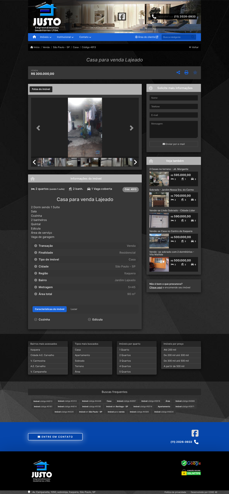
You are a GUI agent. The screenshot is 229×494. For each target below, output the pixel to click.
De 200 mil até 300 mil (176, 355)
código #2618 (150, 401)
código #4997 (126, 401)
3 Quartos (125, 360)
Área (77, 371)
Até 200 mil (170, 349)
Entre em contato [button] (57, 436)
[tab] (41, 89)
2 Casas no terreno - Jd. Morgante (168, 169)
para (116, 412)
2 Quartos (125, 355)
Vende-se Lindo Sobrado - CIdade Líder (172, 210)
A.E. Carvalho (38, 366)
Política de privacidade (175, 492)
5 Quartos (125, 371)
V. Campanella (39, 371)
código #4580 (139, 412)
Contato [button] (83, 36)
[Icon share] (121, 16)
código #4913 (42, 401)
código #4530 (64, 412)
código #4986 (185, 401)
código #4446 (91, 401)
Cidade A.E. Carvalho (42, 355)
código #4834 (164, 412)
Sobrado (79, 360)
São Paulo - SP (61, 47)
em (117, 406)
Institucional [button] (64, 36)
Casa (76, 47)
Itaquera (35, 349)
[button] (39, 128)
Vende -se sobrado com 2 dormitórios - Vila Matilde (171, 253)
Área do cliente (147, 36)
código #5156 (91, 406)
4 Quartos (125, 366)
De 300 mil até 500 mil (176, 360)
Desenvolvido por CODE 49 (204, 492)
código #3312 (67, 401)
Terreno (79, 366)
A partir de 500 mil (174, 366)
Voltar (195, 47)
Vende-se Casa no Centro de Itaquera (170, 231)
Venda (46, 47)
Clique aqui (155, 287)
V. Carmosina (38, 360)
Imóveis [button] (44, 36)
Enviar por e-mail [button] (175, 144)
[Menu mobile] (34, 37)
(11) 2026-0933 (185, 16)
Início (36, 47)
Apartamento (82, 355)
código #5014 (143, 406)
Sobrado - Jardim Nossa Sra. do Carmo (171, 189)
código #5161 (43, 406)
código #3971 (185, 406)
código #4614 (67, 406)
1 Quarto (124, 349)
